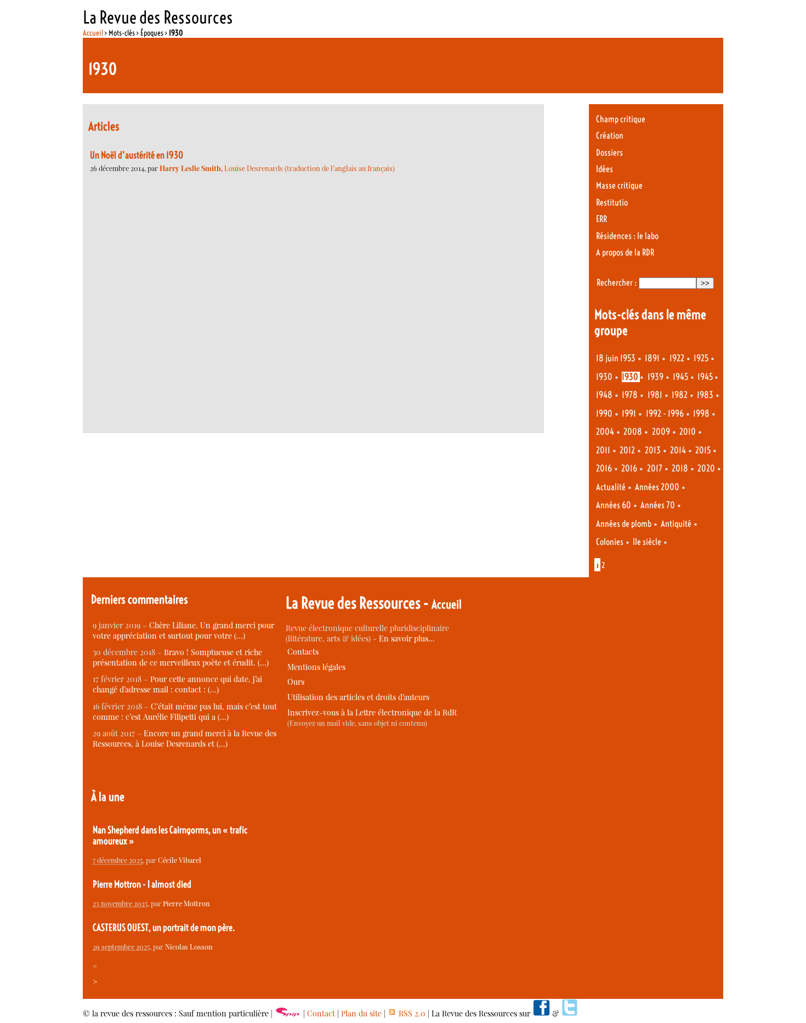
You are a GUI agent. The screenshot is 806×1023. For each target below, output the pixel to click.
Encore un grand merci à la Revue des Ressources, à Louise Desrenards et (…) (184, 738)
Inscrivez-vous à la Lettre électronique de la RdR (372, 712)
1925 (701, 358)
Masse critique (619, 185)
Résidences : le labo (627, 236)
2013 (653, 450)
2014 (678, 450)
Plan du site (361, 1013)
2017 (654, 468)
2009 (661, 432)
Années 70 (657, 505)
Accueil (93, 33)
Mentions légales (316, 667)
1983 (705, 395)
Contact (321, 1013)
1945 (680, 377)
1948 (604, 395)
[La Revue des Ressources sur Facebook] (541, 1013)
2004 (605, 432)
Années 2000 (657, 487)
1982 (680, 395)
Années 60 (613, 505)
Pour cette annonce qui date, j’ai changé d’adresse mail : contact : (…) (177, 684)
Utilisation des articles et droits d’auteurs (358, 697)
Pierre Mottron (186, 903)
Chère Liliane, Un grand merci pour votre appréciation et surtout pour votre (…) (183, 630)
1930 (604, 377)
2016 (604, 468)
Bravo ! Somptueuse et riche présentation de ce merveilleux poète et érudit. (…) (181, 657)
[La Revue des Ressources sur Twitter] (569, 1013)
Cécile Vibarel (179, 860)
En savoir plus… (407, 638)
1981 (655, 395)
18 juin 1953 (615, 358)
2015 (703, 450)
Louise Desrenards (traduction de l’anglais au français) (309, 168)
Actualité (611, 487)
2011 (603, 450)
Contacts (303, 651)
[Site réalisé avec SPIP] (288, 1013)
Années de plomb (623, 524)
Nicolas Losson (189, 946)
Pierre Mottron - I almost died (142, 884)
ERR (601, 219)
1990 (604, 413)
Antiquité (676, 524)
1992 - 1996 (665, 413)
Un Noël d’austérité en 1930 (136, 155)
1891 (652, 358)
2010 (687, 432)
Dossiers (609, 152)
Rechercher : (617, 282)
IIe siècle (647, 542)
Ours (295, 682)
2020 (706, 468)
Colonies (609, 542)
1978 (630, 395)
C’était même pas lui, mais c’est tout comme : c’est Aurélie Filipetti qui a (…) (185, 711)
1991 (629, 413)
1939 (655, 377)
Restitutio (612, 202)
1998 (701, 413)
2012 (627, 450)
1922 (676, 358)
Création (609, 135)
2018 (680, 468)
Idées (604, 169)
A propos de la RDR (625, 252)
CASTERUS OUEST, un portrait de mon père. (164, 927)
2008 (632, 432)
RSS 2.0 (410, 1013)
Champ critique (620, 119)
